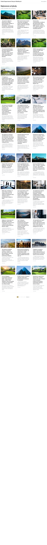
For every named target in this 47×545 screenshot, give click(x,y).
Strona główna (43, 1)
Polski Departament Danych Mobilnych (11, 1)
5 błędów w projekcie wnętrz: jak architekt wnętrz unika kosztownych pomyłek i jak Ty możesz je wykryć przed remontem (39, 252)
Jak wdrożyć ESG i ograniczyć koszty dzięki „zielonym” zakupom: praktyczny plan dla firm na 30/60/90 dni (23, 51)
